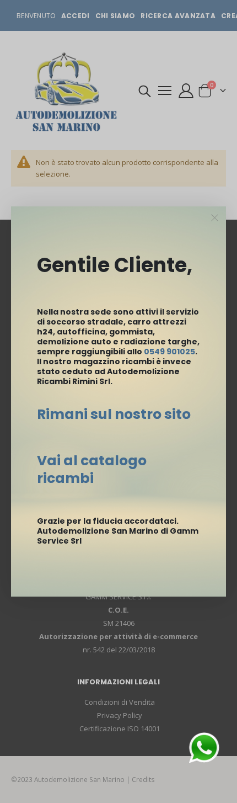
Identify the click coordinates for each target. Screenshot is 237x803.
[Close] (215, 218)
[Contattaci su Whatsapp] (203, 747)
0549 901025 (169, 351)
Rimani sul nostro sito (114, 414)
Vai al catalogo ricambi (92, 469)
